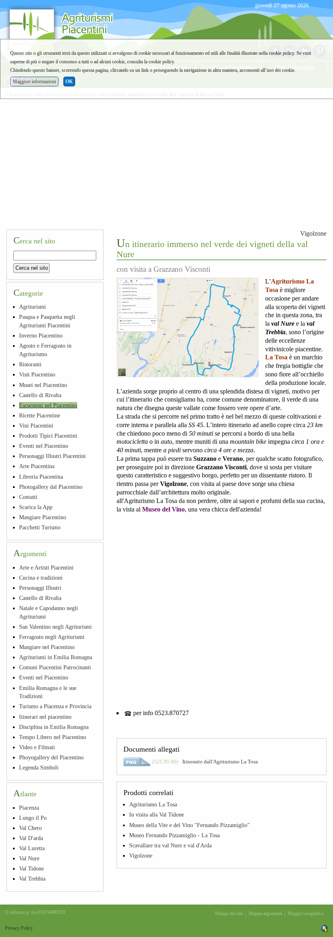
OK (69, 81)
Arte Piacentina (36, 466)
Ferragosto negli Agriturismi (51, 637)
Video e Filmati (37, 747)
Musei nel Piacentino (43, 385)
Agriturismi (32, 306)
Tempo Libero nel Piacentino (52, 737)
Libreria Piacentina (41, 476)
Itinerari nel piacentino (45, 716)
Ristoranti (30, 364)
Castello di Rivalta (40, 395)
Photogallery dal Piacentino (50, 487)
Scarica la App (35, 507)
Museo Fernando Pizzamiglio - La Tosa (174, 835)
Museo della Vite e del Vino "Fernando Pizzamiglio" (189, 825)
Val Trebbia (32, 878)
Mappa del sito (229, 913)
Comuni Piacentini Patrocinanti (55, 667)
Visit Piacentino (37, 374)
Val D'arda (31, 838)
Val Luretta (32, 848)
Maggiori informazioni (34, 81)
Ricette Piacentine (39, 415)
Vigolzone (313, 233)
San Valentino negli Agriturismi (55, 626)
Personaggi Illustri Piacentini (52, 456)
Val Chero (30, 828)
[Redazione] (324, 928)
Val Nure (29, 858)
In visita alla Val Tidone (156, 814)
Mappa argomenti (265, 913)
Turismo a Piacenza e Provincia (55, 706)
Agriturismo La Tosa (153, 804)
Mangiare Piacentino (42, 517)
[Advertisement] (166, 162)
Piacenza (29, 807)
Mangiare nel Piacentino (47, 647)
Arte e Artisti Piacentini (46, 567)
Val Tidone (31, 868)
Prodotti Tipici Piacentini (48, 435)
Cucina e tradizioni (41, 577)
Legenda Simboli (38, 767)
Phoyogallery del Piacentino (51, 757)
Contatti (28, 497)
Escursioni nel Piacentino (48, 405)
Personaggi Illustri (40, 588)
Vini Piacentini (36, 425)
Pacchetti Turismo (40, 527)
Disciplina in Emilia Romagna (54, 727)
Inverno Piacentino (41, 335)
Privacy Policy (19, 928)
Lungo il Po (33, 818)
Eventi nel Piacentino (43, 446)
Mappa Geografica (305, 913)
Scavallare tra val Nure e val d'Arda (170, 845)
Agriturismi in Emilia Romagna (55, 657)
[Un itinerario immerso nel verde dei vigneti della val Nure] (188, 327)
